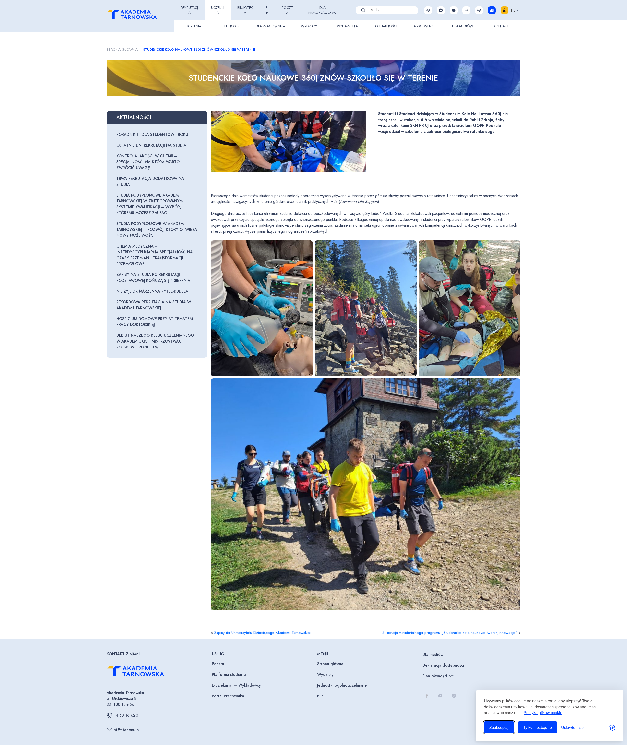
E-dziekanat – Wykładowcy (236, 685)
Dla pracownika (270, 26)
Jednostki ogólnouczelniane (342, 685)
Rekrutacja (189, 10)
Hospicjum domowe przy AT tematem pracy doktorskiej (154, 321)
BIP (267, 10)
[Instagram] (453, 695)
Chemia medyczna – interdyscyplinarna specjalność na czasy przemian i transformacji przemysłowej (154, 255)
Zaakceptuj (499, 727)
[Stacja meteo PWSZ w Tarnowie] (492, 10)
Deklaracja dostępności (443, 665)
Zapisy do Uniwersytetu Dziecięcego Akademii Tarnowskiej (262, 632)
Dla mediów (432, 654)
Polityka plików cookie (543, 712)
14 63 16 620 (126, 715)
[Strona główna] (139, 16)
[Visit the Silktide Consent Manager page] (612, 727)
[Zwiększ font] (479, 10)
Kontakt (501, 26)
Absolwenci (424, 26)
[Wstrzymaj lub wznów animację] (441, 10)
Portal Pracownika (228, 696)
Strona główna (122, 49)
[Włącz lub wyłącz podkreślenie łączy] (428, 10)
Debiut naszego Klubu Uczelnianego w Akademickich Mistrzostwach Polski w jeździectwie (155, 341)
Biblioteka (245, 10)
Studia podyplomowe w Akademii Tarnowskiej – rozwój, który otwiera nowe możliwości (156, 229)
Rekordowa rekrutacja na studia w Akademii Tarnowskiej (153, 305)
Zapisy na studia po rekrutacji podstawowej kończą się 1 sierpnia (153, 277)
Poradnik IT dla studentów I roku (152, 134)
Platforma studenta (229, 674)
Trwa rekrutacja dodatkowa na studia (150, 181)
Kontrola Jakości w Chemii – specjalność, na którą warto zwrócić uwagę (148, 162)
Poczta (287, 10)
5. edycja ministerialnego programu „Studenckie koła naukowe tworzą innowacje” (449, 632)
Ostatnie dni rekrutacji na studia (151, 145)
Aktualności (385, 26)
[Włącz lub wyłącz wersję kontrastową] (454, 10)
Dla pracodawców (322, 10)
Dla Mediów (462, 26)
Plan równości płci (438, 676)
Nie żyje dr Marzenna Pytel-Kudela (152, 291)
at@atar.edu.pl (127, 730)
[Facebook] (426, 695)
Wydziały (309, 26)
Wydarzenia (347, 26)
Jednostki (232, 26)
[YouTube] (440, 695)
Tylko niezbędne (537, 727)
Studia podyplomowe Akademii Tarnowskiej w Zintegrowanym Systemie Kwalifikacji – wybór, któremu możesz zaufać (149, 204)
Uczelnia (217, 10)
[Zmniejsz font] (466, 10)
